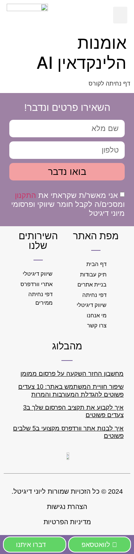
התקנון (25, 195)
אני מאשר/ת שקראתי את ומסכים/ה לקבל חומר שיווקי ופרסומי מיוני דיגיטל (68, 204)
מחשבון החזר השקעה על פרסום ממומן (72, 373)
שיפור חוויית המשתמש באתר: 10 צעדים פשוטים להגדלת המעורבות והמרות (71, 390)
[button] (120, 15)
